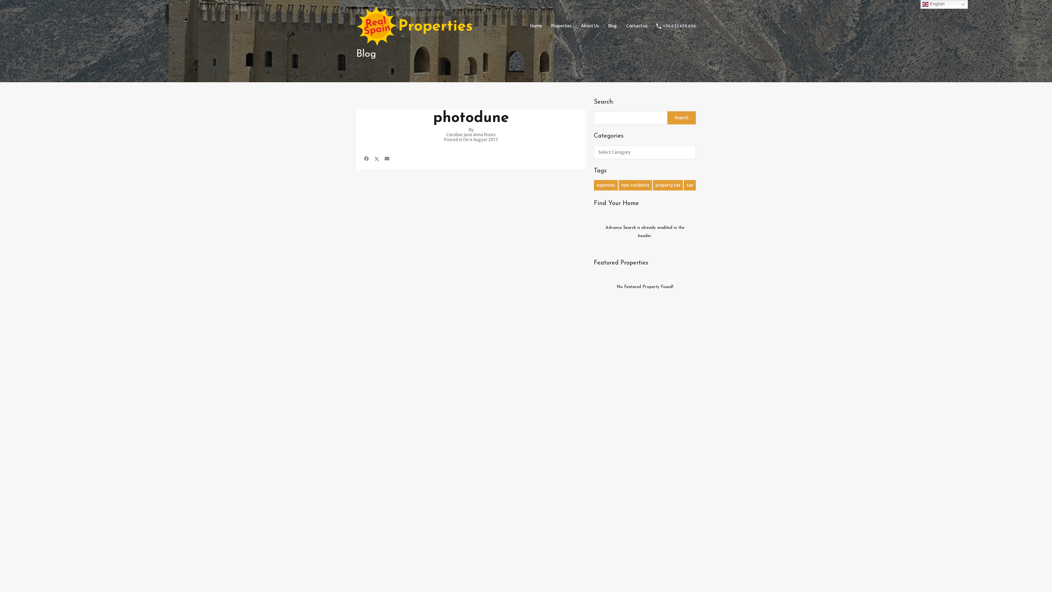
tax (690, 185)
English (937, 4)
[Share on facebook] (366, 158)
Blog (612, 26)
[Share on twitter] (377, 158)
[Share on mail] (387, 158)
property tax (668, 185)
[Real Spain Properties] (417, 44)
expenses (606, 185)
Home (536, 26)
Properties (561, 26)
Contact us (637, 26)
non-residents (635, 185)
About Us (590, 26)
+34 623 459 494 (679, 26)
